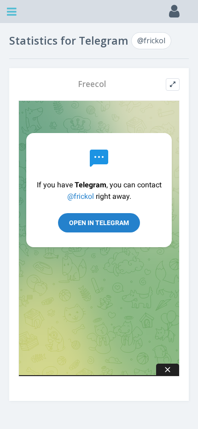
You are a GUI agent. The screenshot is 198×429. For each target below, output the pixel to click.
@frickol (151, 40)
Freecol (92, 84)
